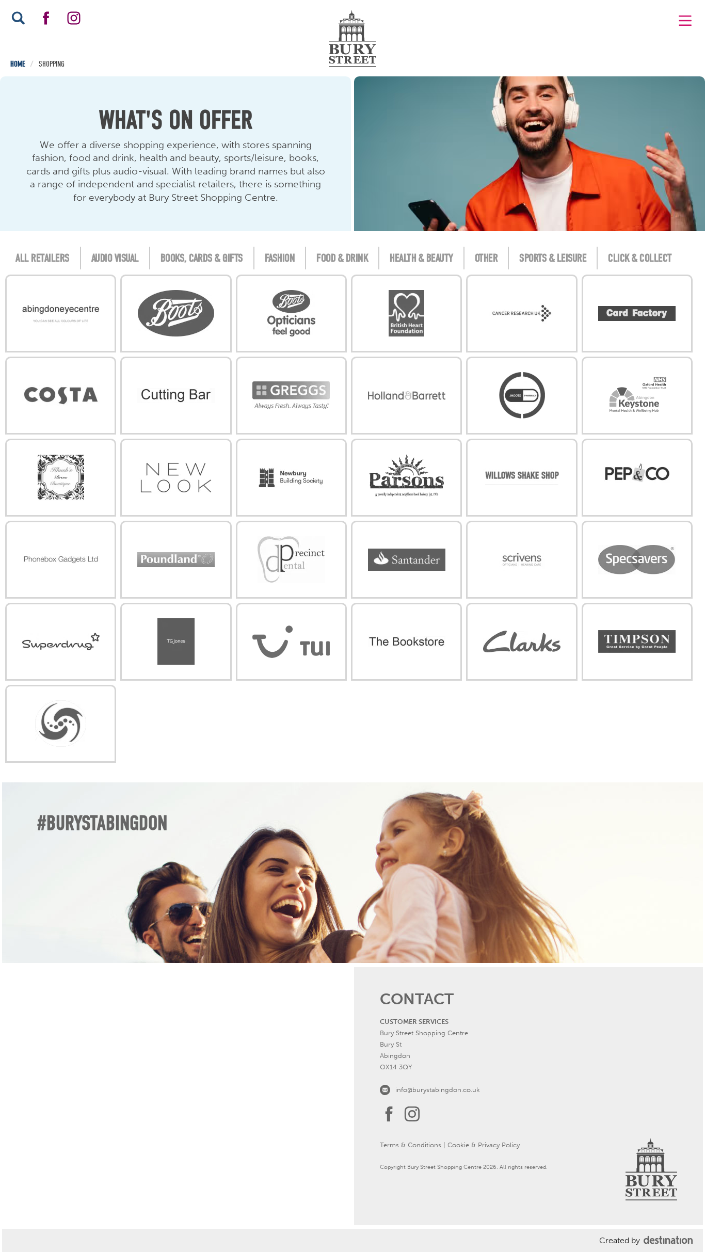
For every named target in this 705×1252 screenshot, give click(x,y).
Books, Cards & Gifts (202, 258)
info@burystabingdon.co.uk (437, 1090)
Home (17, 64)
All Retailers (42, 258)
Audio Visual (115, 258)
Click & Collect (640, 258)
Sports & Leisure (552, 258)
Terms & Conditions (410, 1145)
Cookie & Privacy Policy (483, 1145)
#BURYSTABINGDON (102, 823)
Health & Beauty (421, 258)
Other (486, 258)
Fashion (280, 258)
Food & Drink (342, 258)
